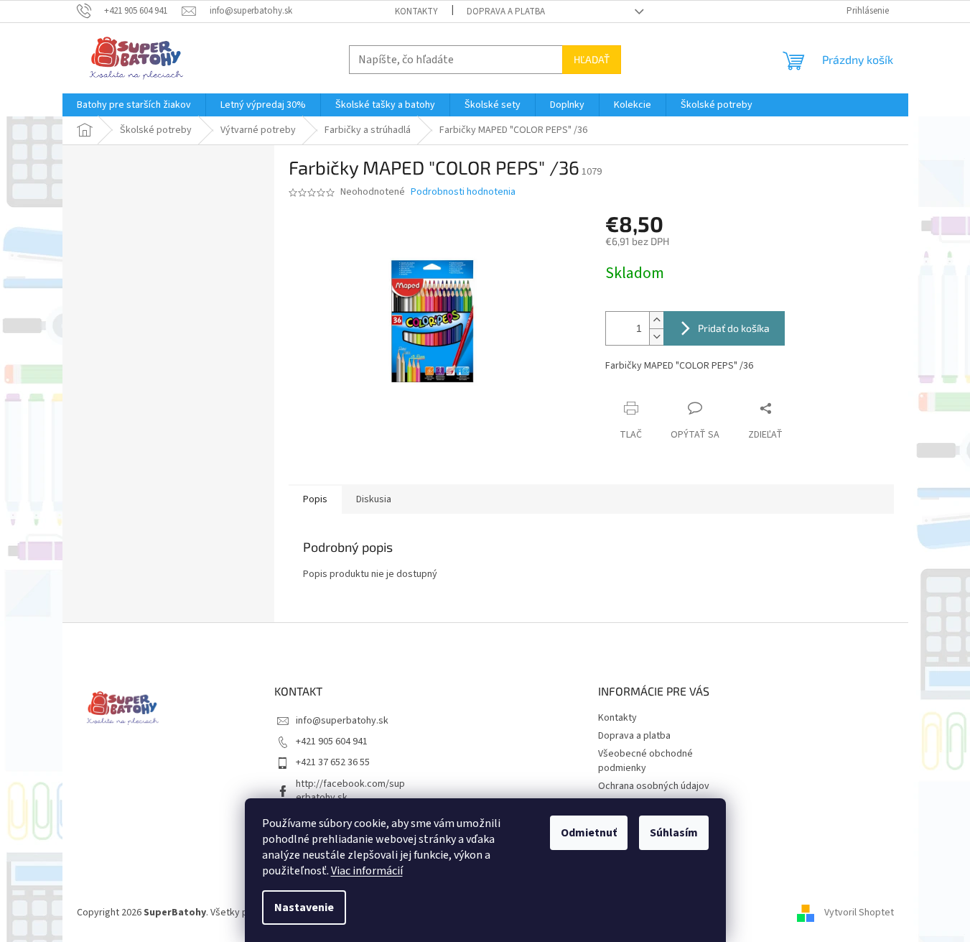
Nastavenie (304, 907)
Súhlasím (674, 833)
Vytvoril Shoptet (859, 912)
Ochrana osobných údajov (653, 786)
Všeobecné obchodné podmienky (645, 761)
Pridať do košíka (734, 328)
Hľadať (592, 59)
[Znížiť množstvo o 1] (656, 336)
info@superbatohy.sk (342, 721)
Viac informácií (367, 871)
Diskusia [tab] (373, 499)
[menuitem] (133, 104)
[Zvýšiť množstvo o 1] (656, 320)
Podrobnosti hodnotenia (463, 192)
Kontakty (416, 11)
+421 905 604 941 (332, 741)
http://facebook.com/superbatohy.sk (350, 791)
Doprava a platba (506, 11)
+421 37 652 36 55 (333, 762)
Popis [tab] (315, 499)
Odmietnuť (589, 833)
